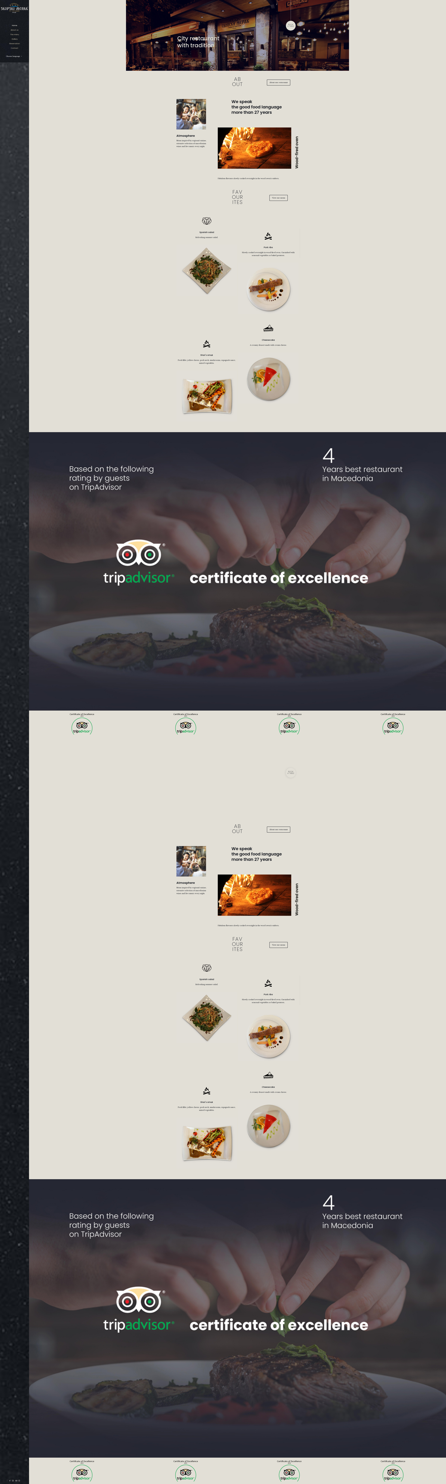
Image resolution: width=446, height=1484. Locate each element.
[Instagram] (13, 1481)
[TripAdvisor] (16, 1481)
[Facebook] (10, 1481)
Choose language (13, 56)
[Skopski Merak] (14, 11)
